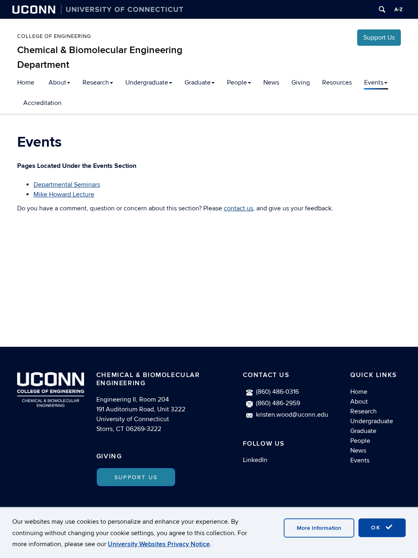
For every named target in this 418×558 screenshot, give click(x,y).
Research (95, 82)
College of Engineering (54, 36)
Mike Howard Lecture (63, 194)
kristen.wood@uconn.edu (292, 415)
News (271, 82)
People (237, 82)
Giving (300, 82)
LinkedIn (255, 460)
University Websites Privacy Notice (159, 544)
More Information (319, 528)
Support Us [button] (136, 477)
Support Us (379, 37)
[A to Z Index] (398, 9)
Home (25, 82)
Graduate (198, 82)
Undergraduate (146, 82)
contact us (238, 208)
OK (377, 527)
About (57, 82)
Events (373, 82)
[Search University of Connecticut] (382, 9)
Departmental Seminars (66, 185)
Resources (337, 82)
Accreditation (42, 103)
